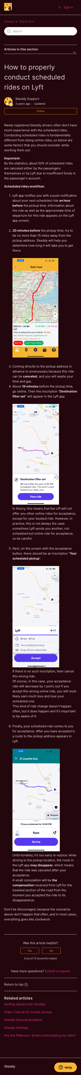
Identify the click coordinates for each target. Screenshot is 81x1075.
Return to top (13, 984)
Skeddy (9, 21)
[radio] (29, 951)
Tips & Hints (26, 21)
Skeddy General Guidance (23, 1020)
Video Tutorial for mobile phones (28, 1012)
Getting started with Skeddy (24, 1004)
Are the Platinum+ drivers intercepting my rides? (40, 1035)
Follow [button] (40, 111)
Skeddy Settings (16, 1028)
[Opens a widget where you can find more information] (65, 1068)
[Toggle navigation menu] (59, 7)
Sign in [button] (68, 7)
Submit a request (57, 971)
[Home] (8, 9)
